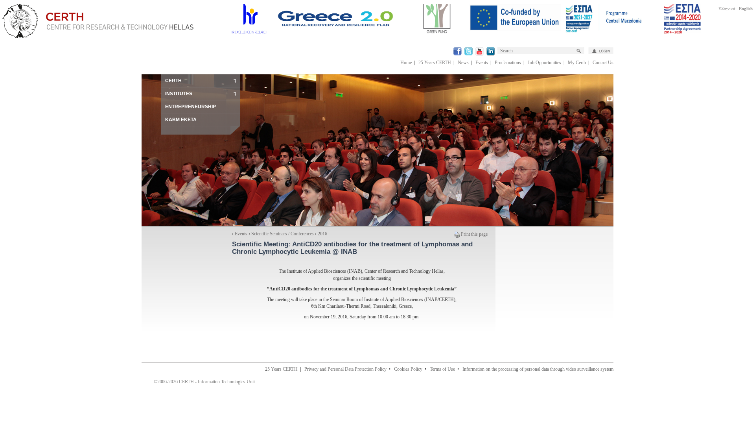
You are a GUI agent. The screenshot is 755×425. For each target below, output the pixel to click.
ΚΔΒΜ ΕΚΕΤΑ (181, 119)
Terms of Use (442, 369)
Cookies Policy (408, 369)
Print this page (474, 234)
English (746, 8)
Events (481, 62)
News (463, 62)
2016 (322, 234)
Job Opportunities (544, 62)
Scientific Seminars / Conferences (282, 234)
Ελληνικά (726, 8)
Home (406, 62)
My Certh (577, 62)
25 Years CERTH (434, 62)
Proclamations (508, 62)
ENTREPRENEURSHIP (190, 106)
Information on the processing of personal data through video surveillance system (537, 369)
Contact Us (603, 62)
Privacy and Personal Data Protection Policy (345, 369)
